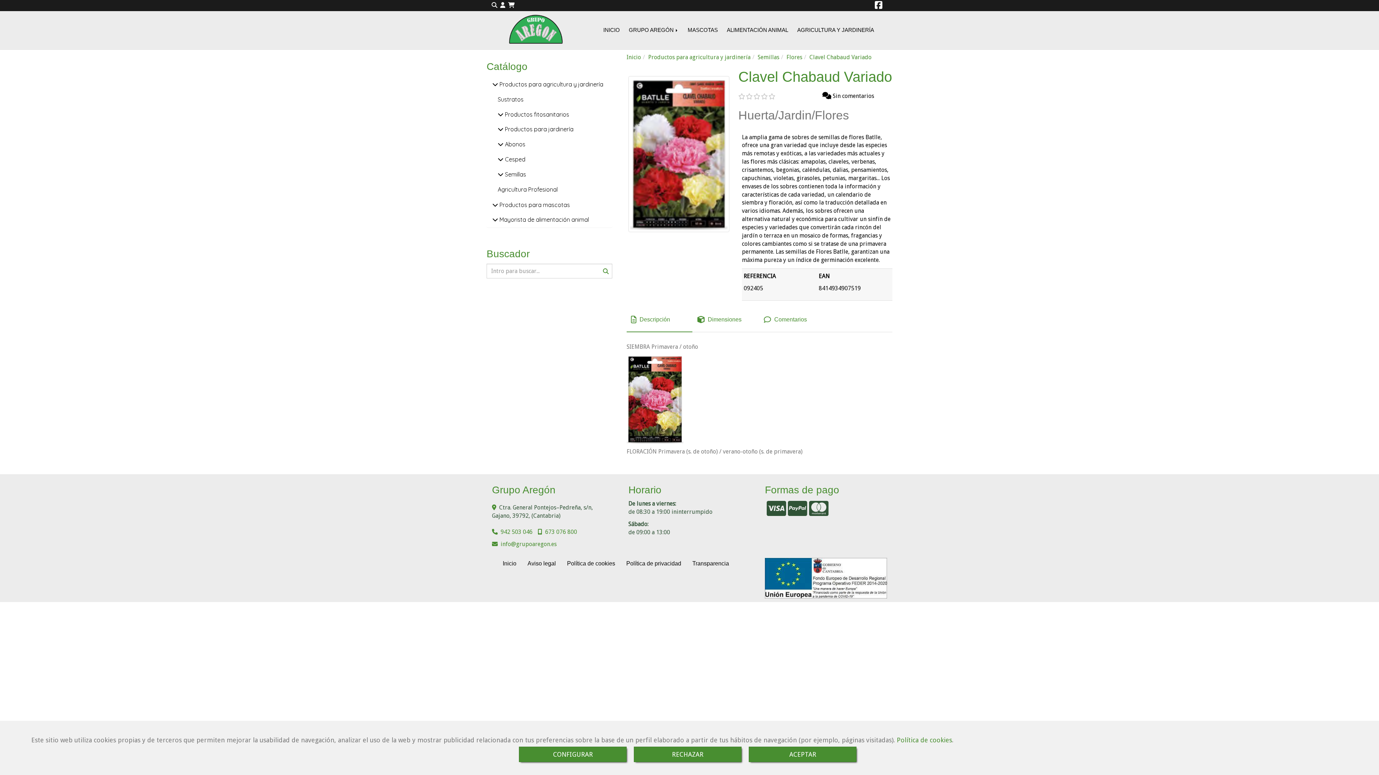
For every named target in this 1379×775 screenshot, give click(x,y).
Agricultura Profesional (528, 189)
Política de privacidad (653, 563)
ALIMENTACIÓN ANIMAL (757, 30)
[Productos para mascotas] (495, 204)
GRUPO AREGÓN (652, 30)
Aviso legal (542, 563)
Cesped (514, 159)
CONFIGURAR (573, 754)
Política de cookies (924, 740)
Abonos (514, 144)
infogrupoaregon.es (529, 544)
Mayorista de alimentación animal (543, 219)
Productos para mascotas (534, 204)
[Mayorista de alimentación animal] (495, 219)
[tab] (659, 320)
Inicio (509, 563)
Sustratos (511, 99)
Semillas (514, 174)
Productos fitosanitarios (536, 114)
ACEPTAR (802, 754)
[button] (503, 5)
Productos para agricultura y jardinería (550, 84)
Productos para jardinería (538, 129)
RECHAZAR (688, 754)
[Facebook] (878, 6)
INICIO (611, 30)
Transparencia (710, 563)
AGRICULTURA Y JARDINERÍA (835, 30)
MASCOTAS (703, 30)
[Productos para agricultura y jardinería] (495, 84)
